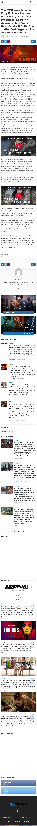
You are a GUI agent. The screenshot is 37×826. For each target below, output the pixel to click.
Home (9, 821)
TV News (3, 7)
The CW (26, 259)
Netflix (11, 259)
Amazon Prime (8, 257)
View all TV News (17, 531)
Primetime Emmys (19, 259)
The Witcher (33, 259)
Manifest (30, 257)
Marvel (3, 259)
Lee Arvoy (10, 36)
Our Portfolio (24, 821)
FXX (21, 257)
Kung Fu (25, 257)
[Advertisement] (18, 557)
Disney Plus (15, 257)
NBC (8, 259)
